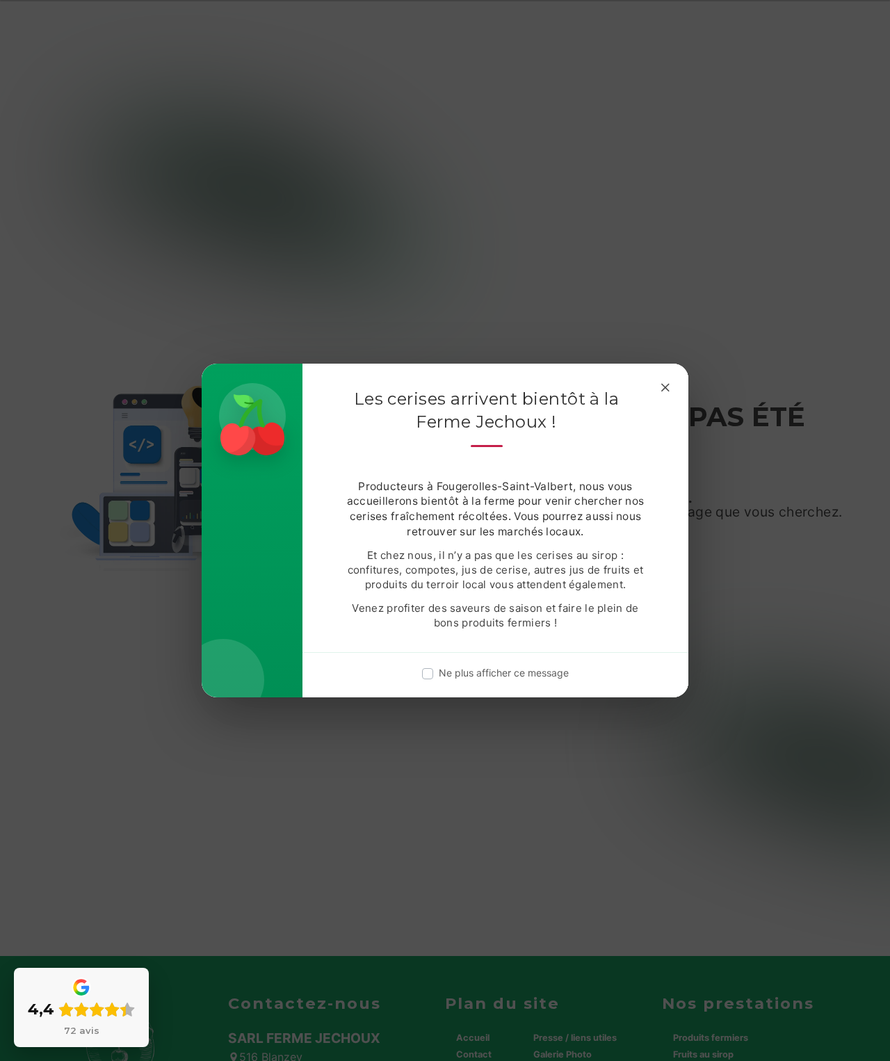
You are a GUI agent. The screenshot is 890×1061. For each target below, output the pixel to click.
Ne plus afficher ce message (504, 673)
